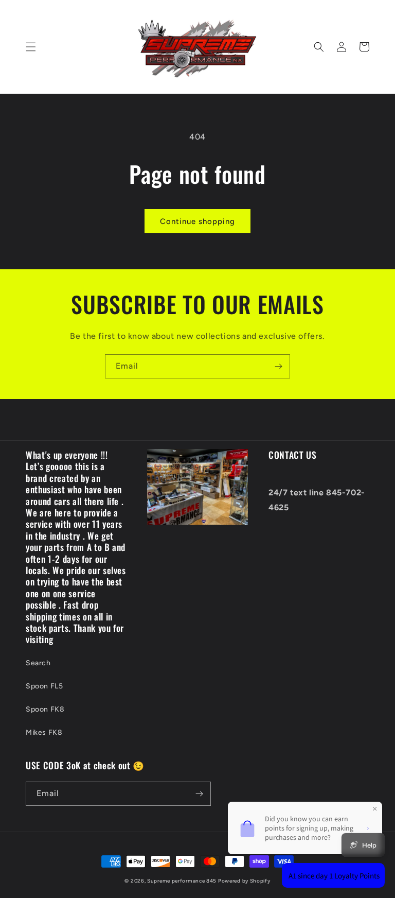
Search (38, 663)
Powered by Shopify (244, 880)
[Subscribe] (278, 366)
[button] (31, 47)
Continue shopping (197, 221)
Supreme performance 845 (182, 880)
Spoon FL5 (44, 686)
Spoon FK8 (45, 709)
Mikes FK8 (44, 732)
